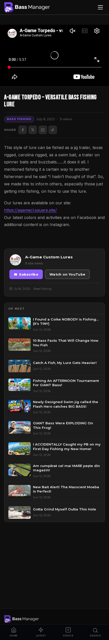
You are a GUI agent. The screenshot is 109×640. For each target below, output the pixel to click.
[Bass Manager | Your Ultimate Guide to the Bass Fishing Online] (27, 7)
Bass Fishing (19, 119)
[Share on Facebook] (22, 130)
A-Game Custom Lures (49, 257)
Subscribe (28, 274)
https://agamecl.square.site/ (30, 210)
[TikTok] (52, 130)
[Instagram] (43, 130)
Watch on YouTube (67, 274)
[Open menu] (100, 7)
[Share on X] (32, 130)
